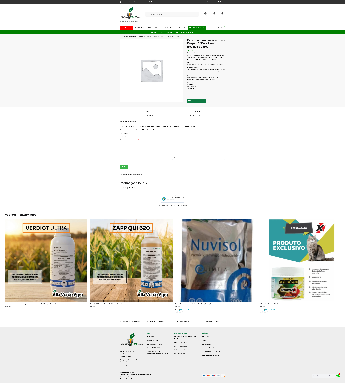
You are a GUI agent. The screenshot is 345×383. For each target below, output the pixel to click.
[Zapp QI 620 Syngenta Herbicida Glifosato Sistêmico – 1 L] (131, 260)
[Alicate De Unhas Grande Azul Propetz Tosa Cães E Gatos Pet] (224, 40)
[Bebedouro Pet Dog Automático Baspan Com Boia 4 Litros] (222, 40)
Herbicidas (140, 36)
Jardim (126, 36)
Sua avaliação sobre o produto (129, 140)
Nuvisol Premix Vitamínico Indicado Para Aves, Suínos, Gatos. (194, 304)
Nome (121, 157)
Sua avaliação (124, 133)
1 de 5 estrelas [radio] (120, 136)
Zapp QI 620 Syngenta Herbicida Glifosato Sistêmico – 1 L (108, 304)
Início (121, 36)
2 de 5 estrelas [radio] (122, 136)
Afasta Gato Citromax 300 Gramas (271, 304)
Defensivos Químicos (180, 342)
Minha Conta (205, 16)
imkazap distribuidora (175, 197)
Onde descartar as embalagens (211, 355)
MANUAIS (151, 2)
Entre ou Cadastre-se (219, 2)
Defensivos (132, 36)
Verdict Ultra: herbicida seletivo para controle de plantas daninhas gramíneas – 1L (31, 304)
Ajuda (214, 16)
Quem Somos (124, 2)
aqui (175, 32)
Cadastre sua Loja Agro (141, 2)
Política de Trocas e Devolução (211, 351)
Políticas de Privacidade (209, 348)
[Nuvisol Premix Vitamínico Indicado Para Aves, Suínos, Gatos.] (216, 260)
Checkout (222, 16)
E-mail (174, 157)
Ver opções (46, 315)
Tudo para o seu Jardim (181, 350)
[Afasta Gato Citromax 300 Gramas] (301, 260)
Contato (131, 2)
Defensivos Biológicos (180, 346)
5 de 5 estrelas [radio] (127, 136)
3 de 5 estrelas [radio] (124, 136)
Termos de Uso (206, 344)
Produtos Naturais (179, 353)
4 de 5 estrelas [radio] (126, 136)
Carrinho (209, 2)
